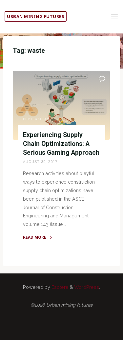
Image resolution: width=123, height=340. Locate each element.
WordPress (86, 287)
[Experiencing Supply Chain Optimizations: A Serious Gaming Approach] (61, 105)
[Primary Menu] (114, 16)
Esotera (59, 287)
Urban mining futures (35, 16)
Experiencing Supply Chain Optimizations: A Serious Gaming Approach (61, 143)
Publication (36, 119)
